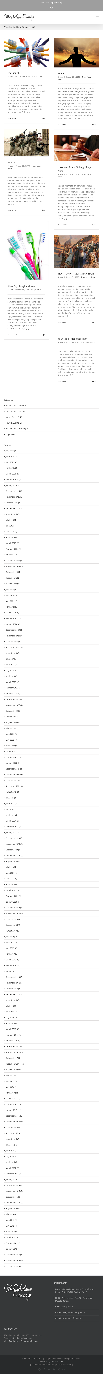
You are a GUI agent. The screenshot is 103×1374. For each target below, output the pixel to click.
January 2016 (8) (13, 1179)
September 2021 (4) (14, 786)
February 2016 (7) (13, 1173)
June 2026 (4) (11, 456)
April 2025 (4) (11, 537)
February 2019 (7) (13, 965)
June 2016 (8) (11, 1150)
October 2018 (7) (13, 988)
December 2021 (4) (14, 769)
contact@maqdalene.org (51, 2)
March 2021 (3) (12, 821)
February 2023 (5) (13, 687)
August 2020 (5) (12, 861)
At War (11, 162)
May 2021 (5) (11, 809)
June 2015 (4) (11, 1220)
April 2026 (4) (11, 468)
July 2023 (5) (11, 659)
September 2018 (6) (14, 994)
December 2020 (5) (14, 838)
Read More (12, 118)
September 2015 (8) (14, 1202)
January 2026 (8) (13, 485)
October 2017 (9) (13, 1058)
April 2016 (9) (11, 1162)
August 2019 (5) (12, 931)
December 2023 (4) (14, 630)
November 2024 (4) (14, 566)
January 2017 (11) (13, 1110)
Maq (11, 76)
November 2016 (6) (14, 1121)
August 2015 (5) (12, 1208)
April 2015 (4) (11, 1231)
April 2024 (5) (11, 607)
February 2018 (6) (13, 1035)
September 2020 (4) (14, 855)
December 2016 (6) (14, 1116)
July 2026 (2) (11, 450)
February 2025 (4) (13, 549)
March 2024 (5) (12, 612)
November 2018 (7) (14, 983)
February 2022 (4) (13, 757)
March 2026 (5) (12, 473)
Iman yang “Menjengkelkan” (73, 338)
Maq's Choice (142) (14, 417)
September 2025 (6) (14, 508)
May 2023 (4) (11, 670)
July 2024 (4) (11, 589)
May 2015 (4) (11, 1226)
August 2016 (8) (12, 1139)
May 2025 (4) (11, 531)
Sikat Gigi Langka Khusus (21, 286)
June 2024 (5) (11, 595)
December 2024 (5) (14, 560)
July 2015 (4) (11, 1214)
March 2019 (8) (12, 959)
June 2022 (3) (11, 734)
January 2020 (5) (13, 902)
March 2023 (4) (12, 682)
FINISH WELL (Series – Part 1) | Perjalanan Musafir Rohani (74, 1299)
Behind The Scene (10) (16, 405)
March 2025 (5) (12, 543)
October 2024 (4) (13, 572)
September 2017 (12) (15, 1064)
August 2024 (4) (12, 583)
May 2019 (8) (11, 948)
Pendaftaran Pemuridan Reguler (23, 1341)
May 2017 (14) (12, 1087)
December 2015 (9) (14, 1185)
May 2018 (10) (12, 1017)
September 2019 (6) (14, 925)
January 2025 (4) (13, 554)
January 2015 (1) (13, 1249)
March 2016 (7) (12, 1168)
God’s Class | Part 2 (64, 1306)
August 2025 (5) (12, 514)
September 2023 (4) (14, 647)
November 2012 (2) (14, 1260)
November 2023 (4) (14, 635)
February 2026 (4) (13, 479)
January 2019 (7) (13, 971)
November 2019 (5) (14, 913)
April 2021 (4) (11, 815)
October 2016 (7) (13, 1127)
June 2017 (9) (11, 1081)
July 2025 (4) (11, 520)
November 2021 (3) (14, 774)
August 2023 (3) (12, 653)
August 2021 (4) (12, 792)
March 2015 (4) (12, 1237)
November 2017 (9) (14, 1052)
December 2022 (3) (14, 699)
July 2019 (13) (11, 936)
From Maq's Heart (88, 277)
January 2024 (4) (13, 624)
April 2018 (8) (11, 1023)
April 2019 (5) (11, 954)
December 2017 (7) (14, 1046)
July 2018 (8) (11, 1006)
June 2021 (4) (11, 803)
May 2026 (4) (11, 462)
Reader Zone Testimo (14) (17, 428)
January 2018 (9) (13, 1040)
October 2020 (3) (13, 849)
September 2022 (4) (14, 716)
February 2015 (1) (13, 1243)
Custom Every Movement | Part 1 (70, 1312)
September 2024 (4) (14, 578)
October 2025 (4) (13, 502)
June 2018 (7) (11, 1011)
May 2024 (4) (11, 601)
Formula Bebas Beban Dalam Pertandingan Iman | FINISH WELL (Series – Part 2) (74, 1290)
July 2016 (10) (11, 1144)
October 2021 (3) (13, 780)
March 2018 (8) (12, 1029)
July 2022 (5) (11, 728)
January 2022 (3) (13, 763)
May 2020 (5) (11, 878)
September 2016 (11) (15, 1133)
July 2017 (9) (11, 1075)
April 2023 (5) (11, 676)
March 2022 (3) (12, 751)
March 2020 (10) (13, 890)
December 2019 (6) (14, 907)
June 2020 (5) (11, 873)
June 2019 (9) (11, 942)
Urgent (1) (10, 434)
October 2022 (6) (13, 711)
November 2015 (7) (14, 1191)
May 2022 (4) (11, 740)
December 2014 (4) (14, 1254)
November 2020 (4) (14, 844)
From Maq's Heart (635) (16, 411)
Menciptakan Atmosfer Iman (68, 1318)
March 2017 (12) (13, 1098)
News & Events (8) (14, 423)
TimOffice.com (57, 1361)
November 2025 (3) (14, 497)
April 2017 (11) (12, 1092)
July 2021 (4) (11, 797)
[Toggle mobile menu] (97, 15)
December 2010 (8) (14, 1266)
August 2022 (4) (12, 722)
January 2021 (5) (13, 832)
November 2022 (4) (14, 705)
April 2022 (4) (11, 745)
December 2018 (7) (14, 977)
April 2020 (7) (11, 884)
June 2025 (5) (11, 525)
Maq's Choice (37, 76)
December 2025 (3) (14, 491)
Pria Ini (61, 73)
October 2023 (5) (13, 641)
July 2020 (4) (11, 867)
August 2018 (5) (12, 1000)
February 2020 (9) (13, 896)
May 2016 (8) (11, 1156)
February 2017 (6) (13, 1104)
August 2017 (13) (13, 1069)
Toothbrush (14, 72)
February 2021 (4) (13, 826)
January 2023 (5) (13, 693)
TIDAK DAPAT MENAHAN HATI (76, 273)
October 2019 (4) (13, 919)
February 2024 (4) (13, 618)
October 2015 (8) (13, 1197)
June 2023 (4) (11, 664)
